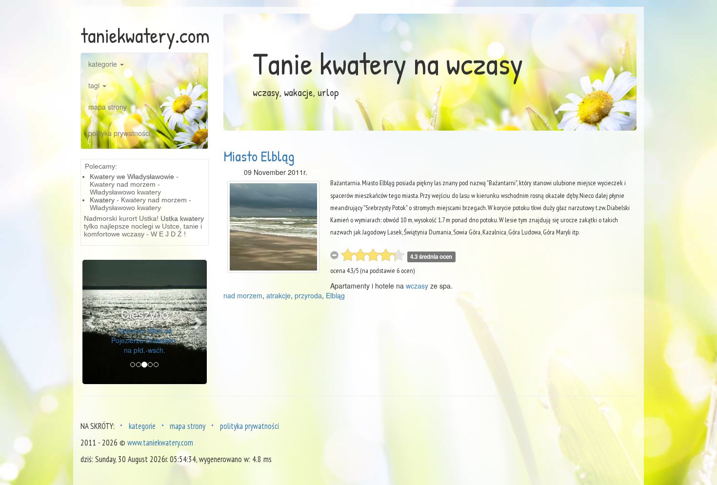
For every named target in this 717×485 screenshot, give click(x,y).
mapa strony (107, 107)
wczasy (417, 286)
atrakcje (278, 295)
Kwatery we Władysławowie (132, 176)
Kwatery (102, 200)
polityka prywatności (119, 133)
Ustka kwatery (182, 218)
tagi (94, 85)
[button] (91, 322)
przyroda (308, 295)
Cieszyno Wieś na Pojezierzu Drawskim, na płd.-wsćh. (144, 340)
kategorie (103, 64)
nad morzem (242, 295)
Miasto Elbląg (259, 156)
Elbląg (335, 295)
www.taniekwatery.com (160, 442)
